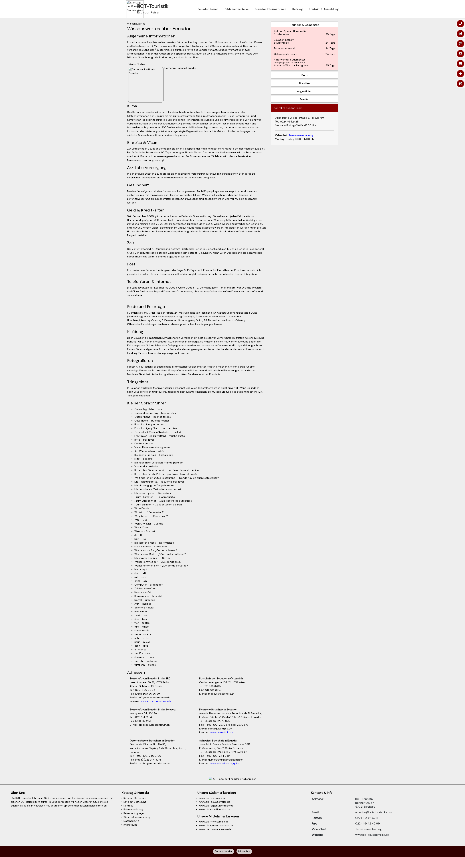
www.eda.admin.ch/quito (225, 763)
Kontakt (128, 805)
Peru (305, 75)
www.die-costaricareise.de (215, 829)
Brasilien (304, 83)
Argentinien (304, 91)
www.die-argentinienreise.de (216, 805)
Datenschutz (131, 820)
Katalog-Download (135, 798)
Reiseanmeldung (133, 809)
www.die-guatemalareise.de (216, 825)
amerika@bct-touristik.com (373, 812)
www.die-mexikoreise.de (214, 821)
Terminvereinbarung (368, 829)
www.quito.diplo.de (221, 732)
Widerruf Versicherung (137, 817)
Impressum (130, 824)
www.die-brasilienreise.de (214, 809)
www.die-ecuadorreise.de (214, 801)
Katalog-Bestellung (135, 801)
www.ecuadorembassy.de (156, 701)
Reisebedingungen (134, 813)
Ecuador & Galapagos (304, 45)
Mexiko (304, 99)
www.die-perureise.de (212, 798)
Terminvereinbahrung (301, 135)
